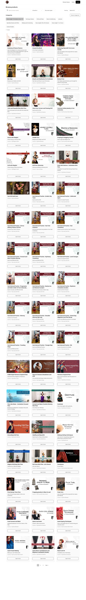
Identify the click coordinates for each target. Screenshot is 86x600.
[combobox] (37, 10)
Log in (78, 2)
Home (73, 2)
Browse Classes (66, 2)
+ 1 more (8, 29)
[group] (38, 23)
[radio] (15, 19)
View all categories (75, 15)
